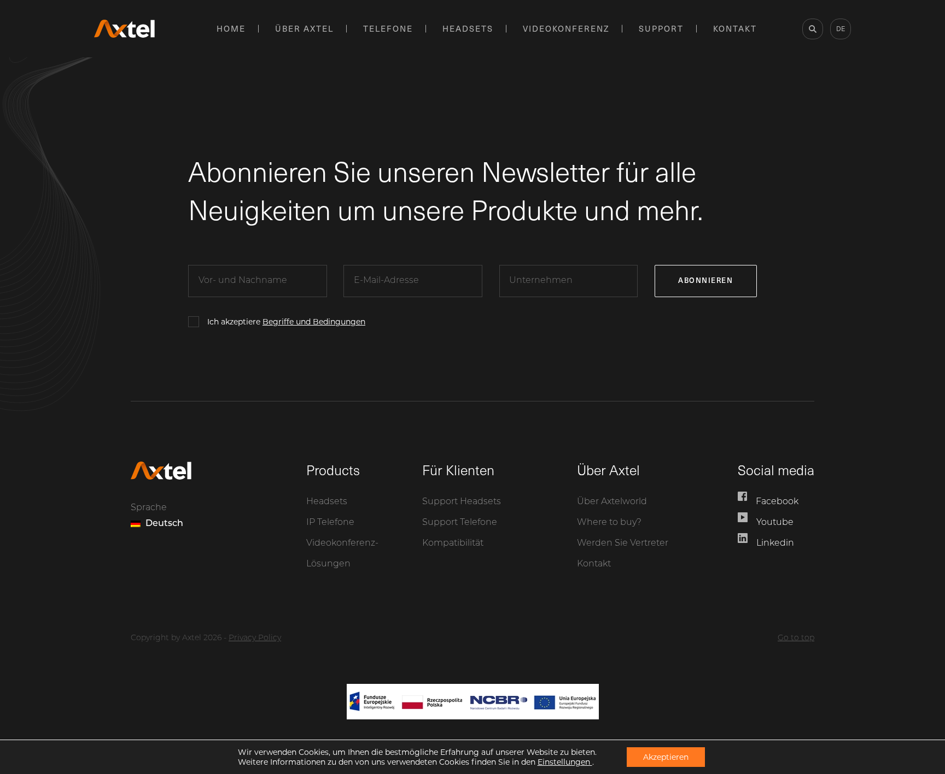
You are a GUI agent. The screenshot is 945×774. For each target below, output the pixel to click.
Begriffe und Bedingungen (313, 322)
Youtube (775, 522)
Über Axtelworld (612, 502)
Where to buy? (609, 522)
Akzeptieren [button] (666, 757)
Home (231, 28)
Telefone (388, 28)
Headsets (467, 28)
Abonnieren (705, 280)
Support (661, 28)
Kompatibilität (452, 543)
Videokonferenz (566, 28)
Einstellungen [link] (565, 762)
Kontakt (735, 28)
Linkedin (775, 543)
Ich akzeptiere (286, 322)
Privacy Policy (255, 638)
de (840, 28)
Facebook (777, 502)
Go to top (796, 638)
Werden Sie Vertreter (622, 543)
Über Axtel (304, 28)
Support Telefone (459, 522)
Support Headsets (461, 502)
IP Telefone (330, 522)
